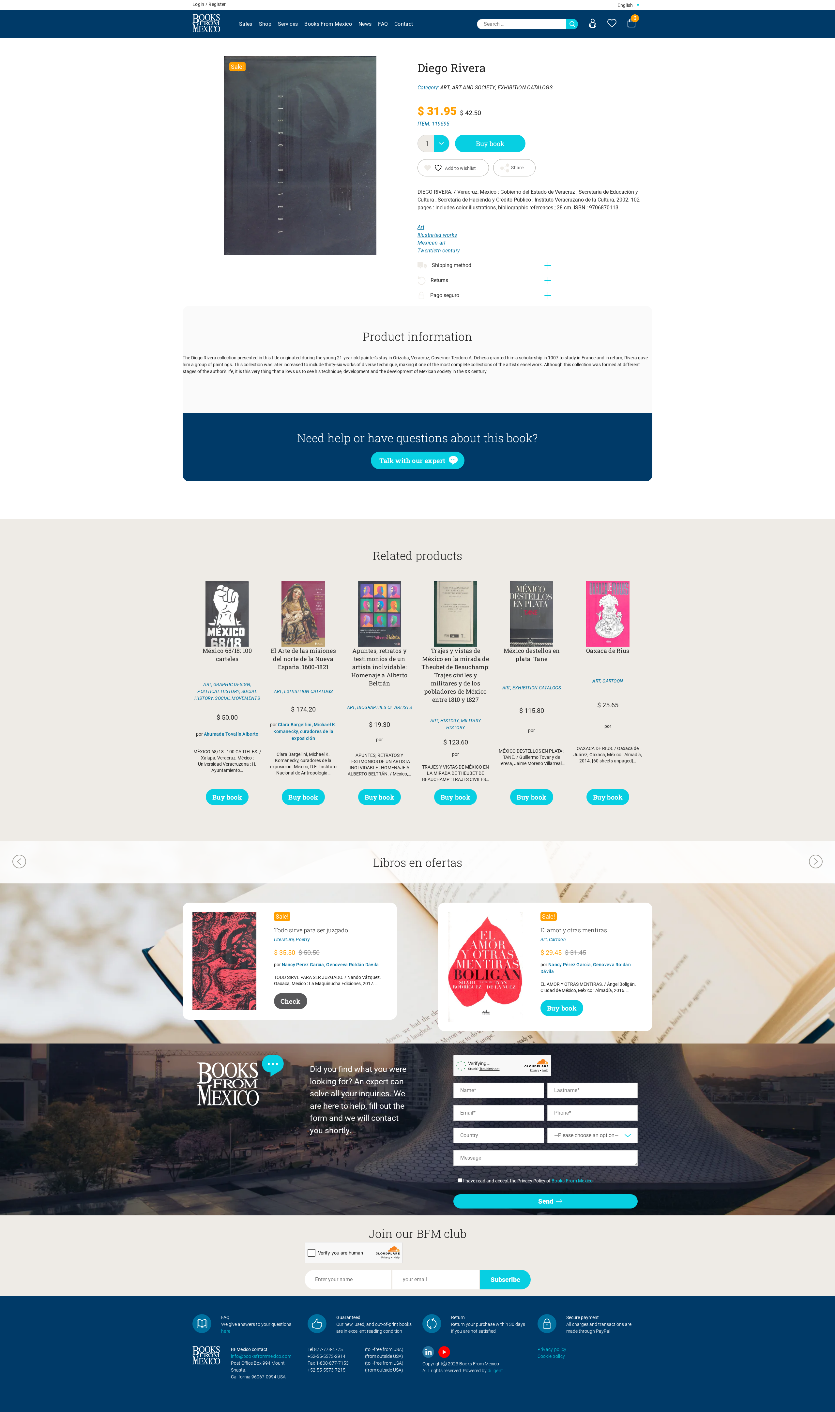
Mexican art (432, 243)
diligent (495, 1370)
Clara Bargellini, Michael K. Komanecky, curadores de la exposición (305, 731)
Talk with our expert (412, 460)
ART (445, 87)
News (365, 24)
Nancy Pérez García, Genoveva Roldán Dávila (330, 964)
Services (288, 24)
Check (291, 1001)
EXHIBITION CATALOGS (525, 87)
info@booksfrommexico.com (261, 1356)
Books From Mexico (328, 24)
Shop (265, 24)
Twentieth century (439, 251)
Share (517, 167)
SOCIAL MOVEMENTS (237, 698)
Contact (403, 24)
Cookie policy (551, 1356)
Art (421, 227)
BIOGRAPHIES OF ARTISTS (384, 707)
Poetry (303, 939)
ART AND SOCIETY (473, 87)
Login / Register (209, 4)
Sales (245, 24)
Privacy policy (552, 1349)
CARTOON (612, 680)
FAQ (383, 24)
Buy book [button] (227, 797)
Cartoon (557, 939)
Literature (284, 939)
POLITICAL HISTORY (218, 691)
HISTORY (449, 720)
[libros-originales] (201, 1323)
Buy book (490, 143)
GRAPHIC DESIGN (231, 684)
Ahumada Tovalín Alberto (231, 734)
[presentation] (19, 862)
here (225, 1331)
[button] (628, 5)
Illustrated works (437, 235)
